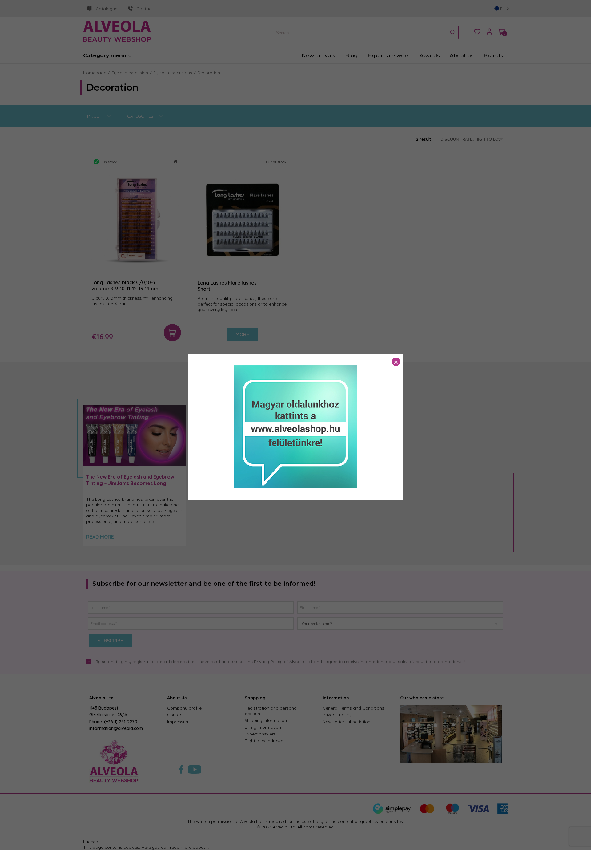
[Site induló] (295, 487)
